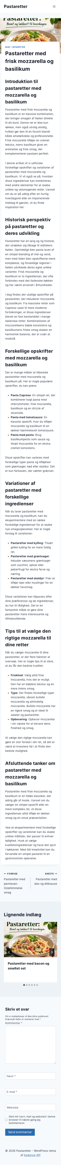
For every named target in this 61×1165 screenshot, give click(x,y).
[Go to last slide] (9, 952)
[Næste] (51, 952)
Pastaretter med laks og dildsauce (45, 878)
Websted (12, 1107)
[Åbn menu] (54, 6)
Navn (11, 1076)
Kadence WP (32, 1155)
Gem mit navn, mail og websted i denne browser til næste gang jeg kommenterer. (32, 1120)
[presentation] (30, 939)
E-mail (12, 1091)
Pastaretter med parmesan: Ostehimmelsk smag (14, 883)
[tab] (24, 985)
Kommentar (13, 1023)
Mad (7, 47)
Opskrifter (18, 47)
